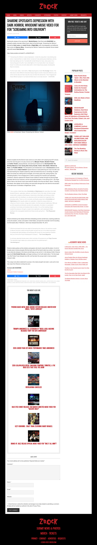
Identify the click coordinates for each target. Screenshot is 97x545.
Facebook (9, 272)
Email (9, 489)
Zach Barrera (52, 282)
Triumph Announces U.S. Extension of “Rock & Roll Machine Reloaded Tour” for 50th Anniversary (33, 330)
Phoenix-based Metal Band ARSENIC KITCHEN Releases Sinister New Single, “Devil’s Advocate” (33, 308)
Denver (38, 281)
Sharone (38, 282)
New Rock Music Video (29, 282)
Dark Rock (32, 281)
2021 (28, 281)
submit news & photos (48, 528)
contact (42, 538)
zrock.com (52, 542)
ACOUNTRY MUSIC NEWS (78, 242)
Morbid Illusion (11, 282)
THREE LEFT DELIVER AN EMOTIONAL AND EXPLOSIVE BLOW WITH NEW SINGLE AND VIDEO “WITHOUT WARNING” (76, 199)
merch (43, 533)
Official (9, 270)
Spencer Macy (44, 282)
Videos (15, 279)
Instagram (20, 272)
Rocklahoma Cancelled (34, 387)
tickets (53, 533)
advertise (52, 538)
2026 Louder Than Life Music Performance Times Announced (33, 348)
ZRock (48, 6)
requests (62, 538)
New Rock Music (20, 282)
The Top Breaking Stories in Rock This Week (76, 194)
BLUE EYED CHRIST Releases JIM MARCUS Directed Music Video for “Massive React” (34, 408)
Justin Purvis (50, 281)
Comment (10, 464)
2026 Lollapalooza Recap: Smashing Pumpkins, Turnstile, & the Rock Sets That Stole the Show (33, 366)
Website (9, 496)
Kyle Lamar (57, 281)
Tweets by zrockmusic (70, 165)
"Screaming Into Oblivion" (20, 281)
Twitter (15, 272)
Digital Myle (43, 281)
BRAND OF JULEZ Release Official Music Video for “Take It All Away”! (33, 443)
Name (9, 482)
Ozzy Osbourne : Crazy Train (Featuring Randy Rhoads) (33, 426)
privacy (34, 538)
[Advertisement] (33, 145)
